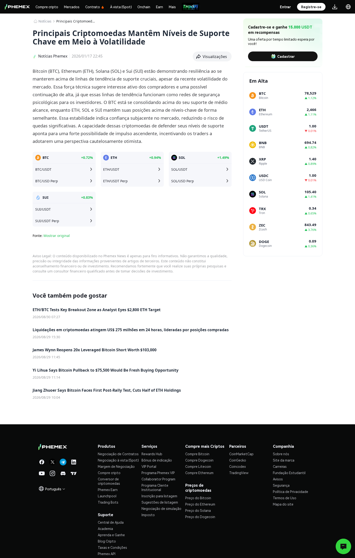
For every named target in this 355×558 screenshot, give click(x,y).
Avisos (278, 479)
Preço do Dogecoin (200, 516)
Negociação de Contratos (118, 454)
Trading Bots (108, 502)
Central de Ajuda (111, 522)
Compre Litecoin (198, 466)
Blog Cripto (107, 541)
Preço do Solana (198, 510)
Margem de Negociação (116, 466)
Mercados (71, 7)
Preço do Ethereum (200, 504)
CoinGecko (237, 460)
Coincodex (237, 466)
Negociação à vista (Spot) (118, 460)
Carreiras (280, 466)
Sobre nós (281, 454)
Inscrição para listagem (159, 496)
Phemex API (106, 553)
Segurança (281, 485)
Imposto (148, 515)
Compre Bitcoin (197, 454)
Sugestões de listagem (160, 502)
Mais (172, 7)
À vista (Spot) (121, 7)
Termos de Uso (284, 498)
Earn (159, 7)
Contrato (92, 7)
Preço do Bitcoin (198, 498)
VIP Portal (149, 466)
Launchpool (107, 496)
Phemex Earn (108, 489)
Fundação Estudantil (289, 472)
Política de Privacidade (290, 491)
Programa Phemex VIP (158, 472)
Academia (105, 528)
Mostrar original (56, 235)
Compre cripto (47, 7)
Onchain (143, 7)
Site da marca (283, 460)
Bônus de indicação (157, 460)
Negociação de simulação (161, 508)
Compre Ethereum (199, 472)
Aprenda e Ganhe (111, 535)
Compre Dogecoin (199, 460)
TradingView (238, 472)
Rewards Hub (152, 454)
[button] (212, 56)
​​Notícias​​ (44, 21)
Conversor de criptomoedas (109, 481)
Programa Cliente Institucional (155, 487)
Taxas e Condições (112, 547)
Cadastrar (286, 56)
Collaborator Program (158, 479)
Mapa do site (283, 504)
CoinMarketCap (241, 454)
